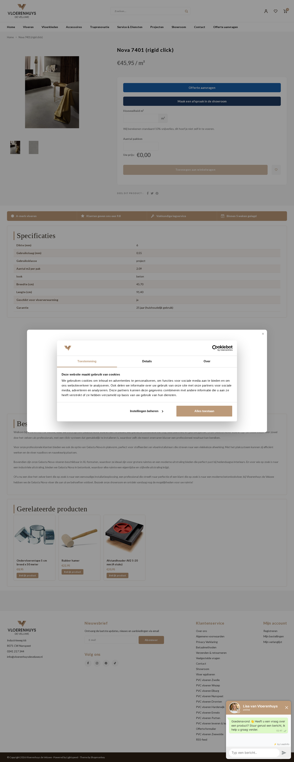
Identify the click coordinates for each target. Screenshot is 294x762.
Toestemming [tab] (86, 361)
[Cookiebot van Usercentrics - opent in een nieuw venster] (215, 348)
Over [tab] (207, 361)
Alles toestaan (204, 411)
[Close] (262, 334)
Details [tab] (147, 361)
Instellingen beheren (144, 411)
